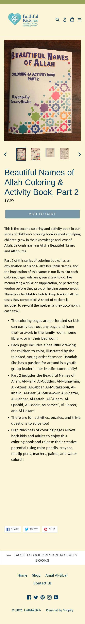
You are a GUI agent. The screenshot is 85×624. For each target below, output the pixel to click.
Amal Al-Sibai (56, 576)
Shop (36, 576)
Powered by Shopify (59, 610)
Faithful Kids (32, 610)
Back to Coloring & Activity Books (45, 557)
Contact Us (43, 583)
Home (22, 576)
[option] (21, 154)
